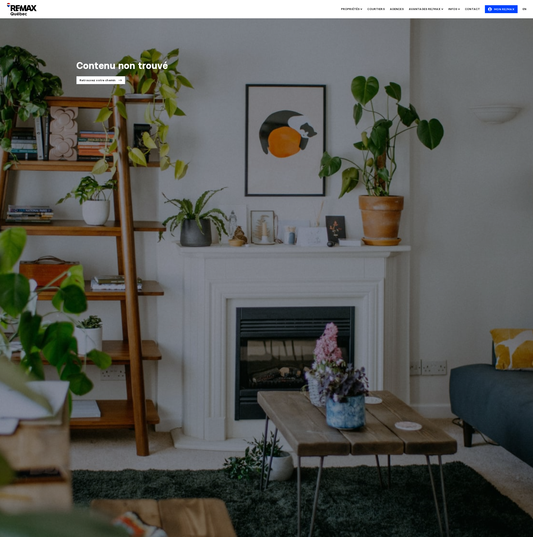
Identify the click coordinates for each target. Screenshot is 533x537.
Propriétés (351, 9)
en (524, 9)
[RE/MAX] (22, 9)
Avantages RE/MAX (425, 9)
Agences (397, 9)
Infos (453, 9)
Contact (472, 9)
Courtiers (376, 9)
